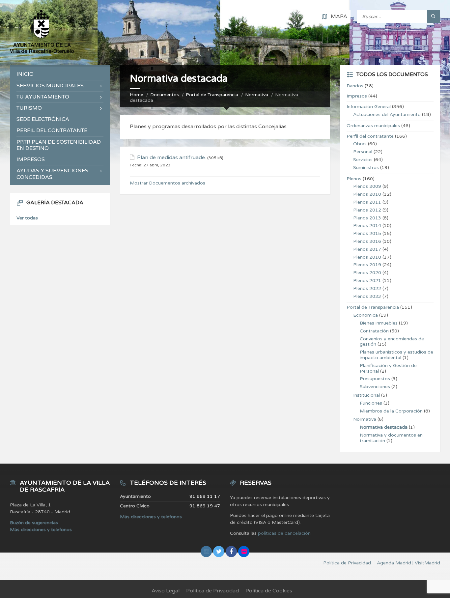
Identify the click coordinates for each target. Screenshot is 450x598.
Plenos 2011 (367, 202)
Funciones (371, 403)
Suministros (366, 167)
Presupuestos (375, 379)
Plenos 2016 (367, 241)
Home (136, 95)
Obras (360, 144)
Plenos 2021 (367, 280)
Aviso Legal (166, 590)
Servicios (363, 159)
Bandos (355, 86)
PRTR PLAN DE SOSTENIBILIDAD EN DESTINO (58, 145)
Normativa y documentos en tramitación (391, 437)
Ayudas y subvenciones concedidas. (52, 173)
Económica (365, 315)
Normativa (256, 95)
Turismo (29, 108)
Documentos (164, 95)
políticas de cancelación (284, 533)
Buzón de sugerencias (34, 523)
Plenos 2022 (367, 288)
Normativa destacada (384, 427)
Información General (369, 106)
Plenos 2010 (367, 194)
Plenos (354, 179)
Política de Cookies (268, 590)
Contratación (374, 331)
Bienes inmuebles (379, 323)
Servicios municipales (50, 85)
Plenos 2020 (367, 272)
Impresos (30, 159)
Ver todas (27, 218)
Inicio (25, 74)
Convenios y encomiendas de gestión (392, 341)
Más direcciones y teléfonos (41, 529)
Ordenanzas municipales (373, 125)
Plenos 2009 (367, 186)
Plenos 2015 (367, 233)
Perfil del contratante (51, 130)
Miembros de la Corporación (391, 411)
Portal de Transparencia (212, 95)
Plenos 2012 (367, 210)
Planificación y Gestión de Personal (388, 368)
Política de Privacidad (212, 590)
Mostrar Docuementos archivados (167, 183)
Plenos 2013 (367, 218)
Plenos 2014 (367, 225)
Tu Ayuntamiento (42, 97)
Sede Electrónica (42, 119)
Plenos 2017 (367, 249)
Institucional (366, 395)
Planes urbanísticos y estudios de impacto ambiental (396, 354)
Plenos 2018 (367, 257)
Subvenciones (375, 386)
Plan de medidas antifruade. (171, 158)
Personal (362, 152)
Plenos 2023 (367, 296)
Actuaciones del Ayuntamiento (387, 114)
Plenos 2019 (367, 265)
